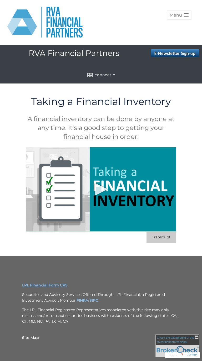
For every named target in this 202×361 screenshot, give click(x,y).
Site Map (30, 337)
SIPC (93, 300)
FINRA (82, 300)
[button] (179, 15)
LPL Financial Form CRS (45, 285)
